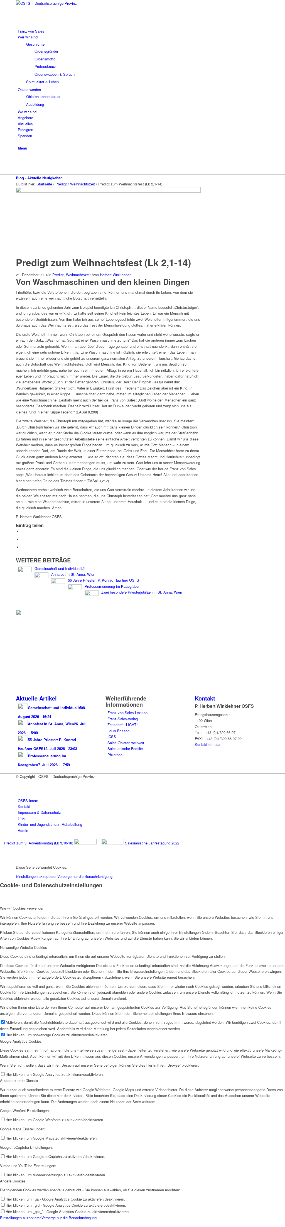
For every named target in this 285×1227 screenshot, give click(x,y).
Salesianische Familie (125, 748)
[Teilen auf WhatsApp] (22, 539)
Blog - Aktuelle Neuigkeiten (39, 177)
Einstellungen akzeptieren (36, 876)
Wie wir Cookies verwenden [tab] (22, 908)
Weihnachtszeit (78, 274)
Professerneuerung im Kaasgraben (112, 586)
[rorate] (108, 191)
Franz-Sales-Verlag (122, 718)
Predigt (58, 274)
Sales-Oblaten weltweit (125, 742)
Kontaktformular (207, 744)
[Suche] (19, 141)
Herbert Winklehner (115, 274)
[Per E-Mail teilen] (22, 547)
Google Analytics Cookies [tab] (21, 1041)
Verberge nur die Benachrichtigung (84, 876)
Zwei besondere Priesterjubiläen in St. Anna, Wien (141, 592)
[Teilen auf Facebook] (22, 531)
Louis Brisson (118, 730)
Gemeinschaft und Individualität (60, 568)
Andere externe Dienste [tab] (19, 1080)
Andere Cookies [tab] (13, 1181)
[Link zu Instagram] (19, 165)
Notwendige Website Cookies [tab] (23, 947)
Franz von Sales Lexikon (127, 712)
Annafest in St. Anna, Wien (73, 574)
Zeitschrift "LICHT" (122, 724)
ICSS (111, 736)
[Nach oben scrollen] (1, 1223)
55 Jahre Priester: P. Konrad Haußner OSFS (103, 580)
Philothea (114, 754)
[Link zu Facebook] (19, 159)
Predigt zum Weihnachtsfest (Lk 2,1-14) (103, 262)
